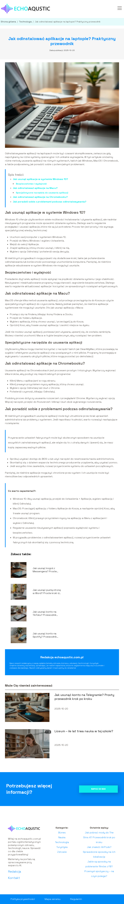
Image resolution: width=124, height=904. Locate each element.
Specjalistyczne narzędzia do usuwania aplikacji (42, 192)
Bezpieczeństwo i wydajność (31, 183)
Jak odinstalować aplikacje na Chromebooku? (40, 197)
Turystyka (62, 847)
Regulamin (76, 899)
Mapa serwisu (52, 899)
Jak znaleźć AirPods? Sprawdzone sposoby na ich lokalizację (99, 851)
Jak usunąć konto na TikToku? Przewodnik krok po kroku (44, 613)
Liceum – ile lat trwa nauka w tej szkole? (83, 731)
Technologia (25, 21)
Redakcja (14, 871)
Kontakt (14, 878)
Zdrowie (62, 851)
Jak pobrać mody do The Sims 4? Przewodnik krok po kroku (99, 837)
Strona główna (8, 21)
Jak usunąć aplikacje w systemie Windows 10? (40, 179)
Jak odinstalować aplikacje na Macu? (35, 188)
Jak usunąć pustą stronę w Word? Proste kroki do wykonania (47, 592)
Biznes (62, 832)
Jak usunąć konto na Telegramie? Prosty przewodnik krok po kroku (84, 697)
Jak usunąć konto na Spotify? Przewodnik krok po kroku (45, 635)
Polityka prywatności (23, 899)
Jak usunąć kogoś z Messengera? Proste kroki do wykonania (45, 570)
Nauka (61, 837)
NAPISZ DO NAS (98, 789)
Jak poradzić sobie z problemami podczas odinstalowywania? (49, 201)
